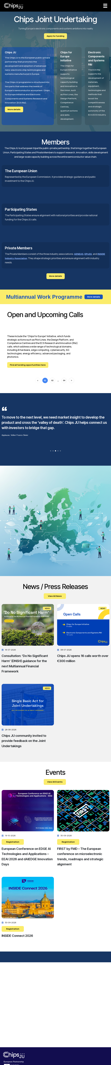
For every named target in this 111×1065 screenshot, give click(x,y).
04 (64, 380)
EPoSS (88, 254)
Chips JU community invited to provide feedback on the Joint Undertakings (24, 741)
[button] (50, 450)
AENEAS (78, 254)
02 (52, 380)
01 (45, 380)
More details (14, 109)
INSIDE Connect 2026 (17, 936)
